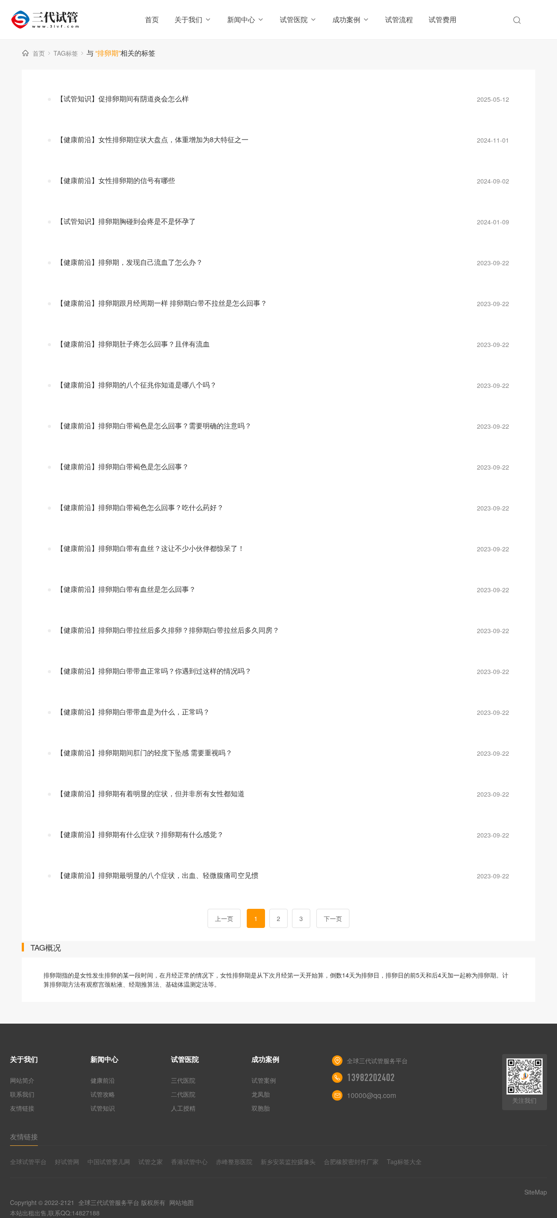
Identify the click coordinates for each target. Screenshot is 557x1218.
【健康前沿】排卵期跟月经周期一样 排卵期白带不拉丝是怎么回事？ (162, 303)
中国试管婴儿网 (108, 1161)
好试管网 (67, 1161)
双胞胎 (261, 1108)
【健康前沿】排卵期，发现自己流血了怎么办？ (130, 262)
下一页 (333, 918)
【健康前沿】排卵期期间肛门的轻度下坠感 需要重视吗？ (144, 752)
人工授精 (183, 1108)
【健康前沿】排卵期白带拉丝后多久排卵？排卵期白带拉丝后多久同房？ (168, 630)
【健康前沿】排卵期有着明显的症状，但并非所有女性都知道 (151, 793)
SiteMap (535, 1192)
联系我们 (22, 1094)
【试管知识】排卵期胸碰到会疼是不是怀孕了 (126, 221)
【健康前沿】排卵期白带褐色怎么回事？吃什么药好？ (140, 507)
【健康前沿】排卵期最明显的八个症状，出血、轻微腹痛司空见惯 (157, 875)
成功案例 (346, 19)
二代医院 (183, 1094)
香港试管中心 (189, 1161)
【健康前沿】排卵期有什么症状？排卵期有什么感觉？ (140, 834)
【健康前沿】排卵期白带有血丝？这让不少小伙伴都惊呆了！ (151, 548)
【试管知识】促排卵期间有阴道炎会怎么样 (123, 98)
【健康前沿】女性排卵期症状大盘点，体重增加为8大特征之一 (152, 139)
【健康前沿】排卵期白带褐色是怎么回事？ (123, 466)
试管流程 (399, 19)
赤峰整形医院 (234, 1161)
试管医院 (294, 19)
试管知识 (103, 1108)
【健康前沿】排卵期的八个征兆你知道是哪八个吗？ (137, 385)
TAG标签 (66, 53)
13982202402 (371, 1077)
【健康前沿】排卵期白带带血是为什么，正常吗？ (133, 712)
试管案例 (264, 1080)
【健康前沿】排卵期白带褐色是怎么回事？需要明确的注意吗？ (154, 425)
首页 (152, 19)
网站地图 (181, 1202)
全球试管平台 (28, 1161)
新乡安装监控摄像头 (288, 1161)
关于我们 (188, 19)
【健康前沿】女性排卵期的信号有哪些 (116, 180)
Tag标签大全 (404, 1161)
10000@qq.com (371, 1095)
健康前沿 (103, 1080)
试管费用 (442, 19)
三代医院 (183, 1080)
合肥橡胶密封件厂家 (351, 1161)
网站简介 (22, 1080)
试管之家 (150, 1161)
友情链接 (22, 1108)
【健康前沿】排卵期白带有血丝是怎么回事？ (126, 589)
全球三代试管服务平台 (108, 1202)
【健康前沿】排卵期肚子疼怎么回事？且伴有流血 (133, 344)
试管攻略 (103, 1094)
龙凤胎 (261, 1094)
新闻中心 (241, 19)
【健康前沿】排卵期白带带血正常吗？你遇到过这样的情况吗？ (154, 671)
